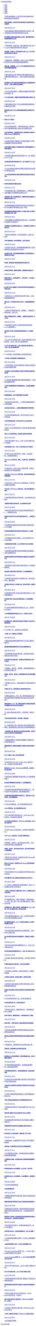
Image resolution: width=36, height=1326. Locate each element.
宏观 (5, 13)
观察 (5, 11)
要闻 (5, 9)
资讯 (5, 7)
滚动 (5, 5)
